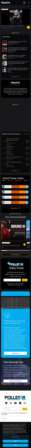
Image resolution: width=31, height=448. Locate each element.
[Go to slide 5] (16, 213)
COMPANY (4, 418)
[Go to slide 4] (17, 104)
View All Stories (15, 254)
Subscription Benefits (15, 381)
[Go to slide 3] (16, 104)
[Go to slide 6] (17, 213)
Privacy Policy (11, 284)
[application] (15, 194)
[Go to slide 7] (19, 213)
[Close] (28, 424)
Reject (15, 441)
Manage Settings (15, 437)
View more (14, 76)
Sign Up (25, 280)
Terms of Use (20, 284)
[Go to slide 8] (20, 213)
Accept (15, 445)
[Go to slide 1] (13, 104)
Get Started (15, 353)
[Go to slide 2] (14, 104)
